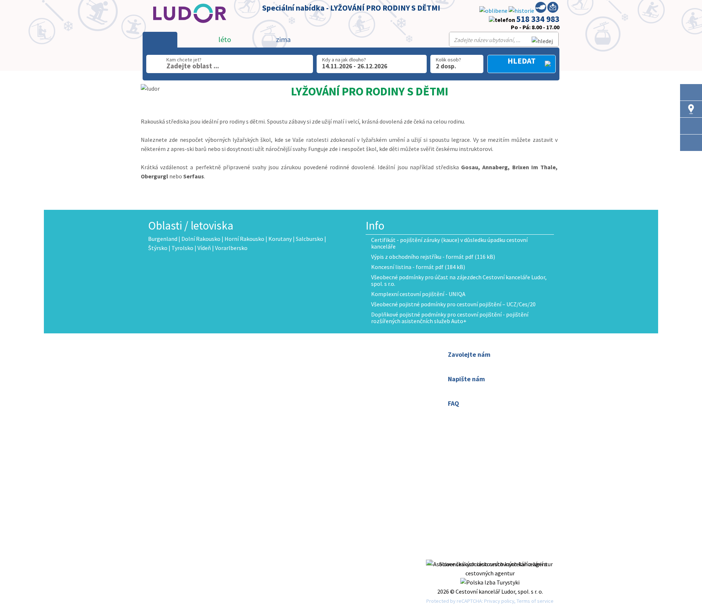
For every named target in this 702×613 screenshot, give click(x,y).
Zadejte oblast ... (192, 65)
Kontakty (313, 363)
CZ (305, 407)
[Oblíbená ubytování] (493, 10)
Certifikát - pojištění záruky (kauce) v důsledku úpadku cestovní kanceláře (449, 243)
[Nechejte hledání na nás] (552, 8)
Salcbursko (309, 238)
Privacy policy (499, 601)
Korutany (280, 238)
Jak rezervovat (320, 372)
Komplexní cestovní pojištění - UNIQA (418, 294)
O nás (309, 354)
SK (315, 407)
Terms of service (535, 601)
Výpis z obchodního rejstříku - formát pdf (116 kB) (433, 256)
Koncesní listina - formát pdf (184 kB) (418, 266)
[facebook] (490, 555)
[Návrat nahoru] (691, 159)
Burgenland (162, 238)
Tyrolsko (182, 247)
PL (324, 407)
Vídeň (204, 247)
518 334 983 (537, 19)
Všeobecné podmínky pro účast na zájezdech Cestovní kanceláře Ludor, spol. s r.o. (459, 280)
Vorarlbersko (231, 247)
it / (305, 416)
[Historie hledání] (521, 10)
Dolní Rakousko (200, 238)
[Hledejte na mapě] (691, 109)
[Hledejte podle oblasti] (691, 92)
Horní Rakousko (244, 238)
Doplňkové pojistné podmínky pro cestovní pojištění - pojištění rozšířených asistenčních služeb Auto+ (449, 318)
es (313, 416)
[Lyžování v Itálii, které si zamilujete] (691, 143)
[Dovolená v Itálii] (691, 126)
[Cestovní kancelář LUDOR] (187, 27)
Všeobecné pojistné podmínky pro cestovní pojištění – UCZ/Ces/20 (453, 304)
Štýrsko (157, 247)
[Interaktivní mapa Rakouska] (540, 8)
